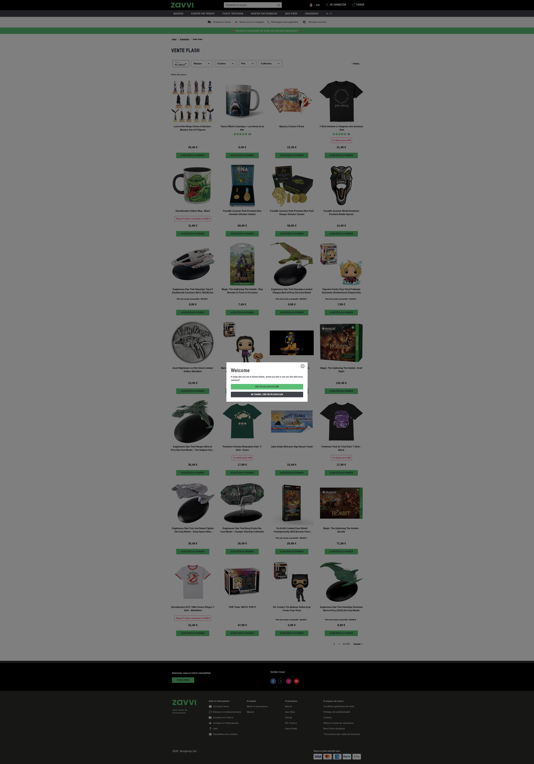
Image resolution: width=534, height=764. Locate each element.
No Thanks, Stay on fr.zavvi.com (267, 394)
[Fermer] (302, 366)
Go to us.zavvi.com (267, 386)
